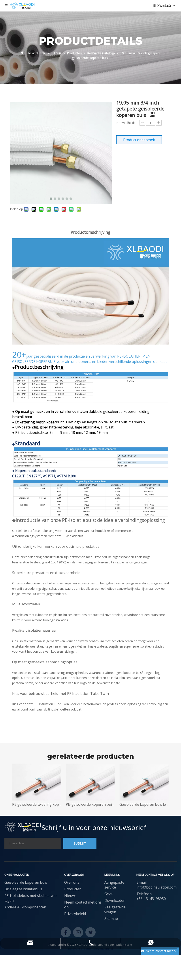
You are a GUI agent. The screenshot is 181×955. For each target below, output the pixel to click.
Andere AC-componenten (25, 907)
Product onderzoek (139, 139)
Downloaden (114, 900)
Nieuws (70, 895)
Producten (72, 889)
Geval (108, 893)
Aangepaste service (114, 885)
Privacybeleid (75, 913)
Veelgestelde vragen (115, 909)
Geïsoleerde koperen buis (25, 882)
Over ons (71, 882)
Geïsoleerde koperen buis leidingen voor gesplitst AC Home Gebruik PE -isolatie (117, 804)
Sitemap (111, 918)
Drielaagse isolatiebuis (23, 889)
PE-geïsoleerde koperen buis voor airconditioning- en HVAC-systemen (63, 804)
